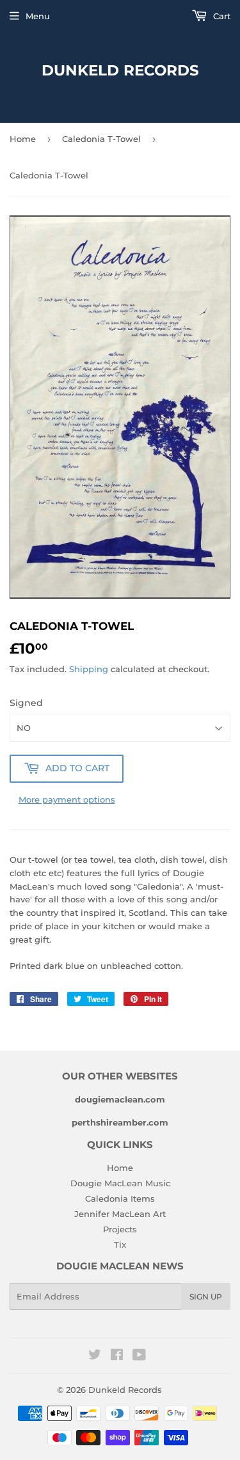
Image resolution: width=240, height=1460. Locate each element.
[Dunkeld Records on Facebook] (117, 1356)
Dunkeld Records (120, 70)
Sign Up (205, 1296)
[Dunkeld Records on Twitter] (94, 1356)
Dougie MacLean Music (120, 1183)
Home (23, 139)
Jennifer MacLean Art (120, 1214)
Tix (120, 1244)
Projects (120, 1229)
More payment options (67, 799)
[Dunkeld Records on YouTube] (139, 1356)
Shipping (88, 669)
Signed (26, 703)
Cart (220, 16)
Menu (38, 16)
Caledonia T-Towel (101, 139)
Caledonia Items (120, 1198)
